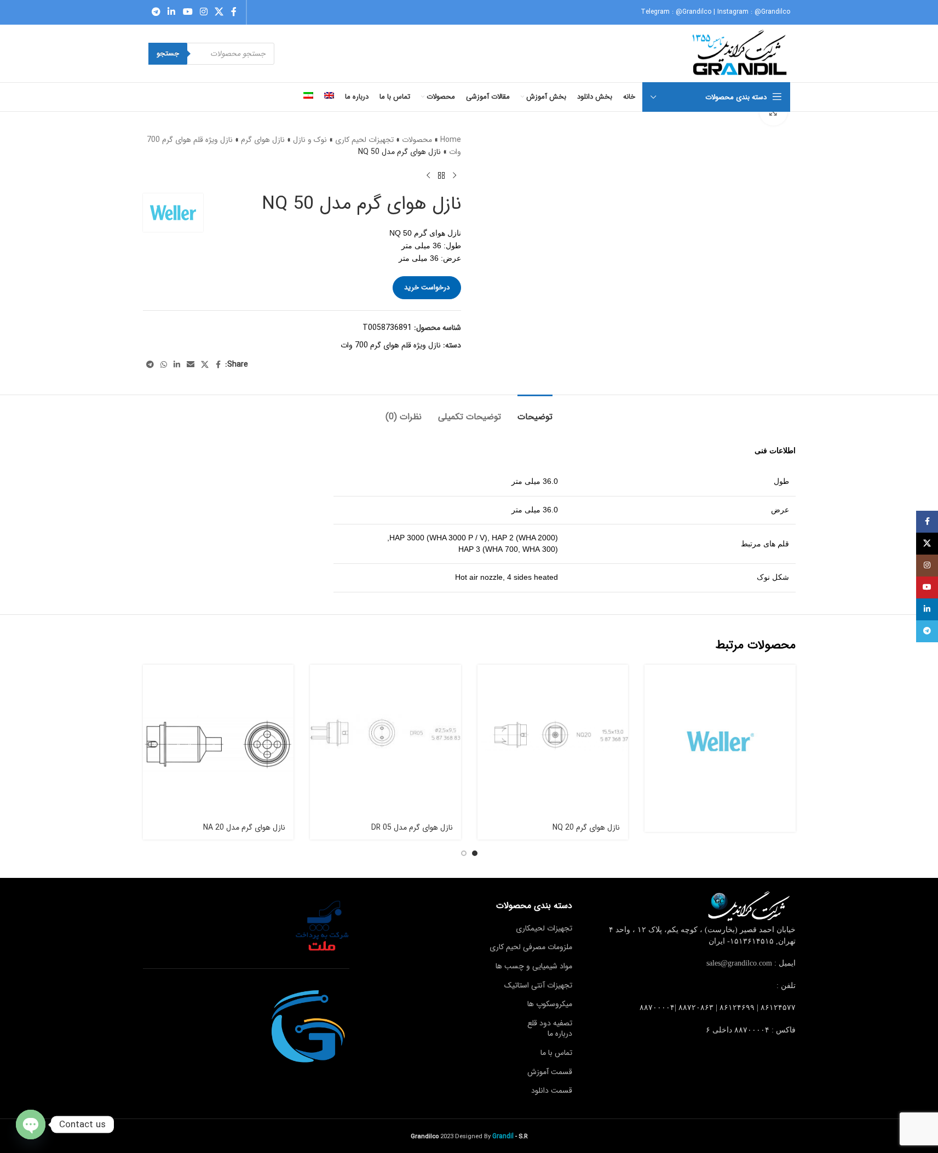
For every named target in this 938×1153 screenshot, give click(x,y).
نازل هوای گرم (263, 140)
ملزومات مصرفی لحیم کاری (531, 947)
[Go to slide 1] (474, 853)
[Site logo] (740, 53)
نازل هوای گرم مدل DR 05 (412, 827)
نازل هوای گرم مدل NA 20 (244, 827)
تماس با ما (556, 1053)
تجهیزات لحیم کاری (364, 140)
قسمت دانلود (551, 1090)
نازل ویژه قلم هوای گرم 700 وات (391, 345)
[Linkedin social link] (171, 12)
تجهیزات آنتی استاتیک (538, 985)
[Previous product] (454, 175)
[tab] (535, 411)
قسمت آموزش (549, 1072)
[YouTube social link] (187, 12)
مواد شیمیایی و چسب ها (534, 966)
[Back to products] (441, 175)
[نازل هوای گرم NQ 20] (553, 740)
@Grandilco (693, 12)
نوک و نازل (310, 140)
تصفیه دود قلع (549, 1023)
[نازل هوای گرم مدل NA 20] (218, 740)
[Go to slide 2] (464, 853)
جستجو (168, 53)
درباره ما (560, 1034)
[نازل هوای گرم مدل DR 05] (385, 740)
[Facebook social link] (233, 12)
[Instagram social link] (203, 12)
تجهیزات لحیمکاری (544, 928)
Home (450, 140)
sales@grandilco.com (739, 963)
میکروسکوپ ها (549, 1004)
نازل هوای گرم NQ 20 (586, 827)
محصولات (417, 140)
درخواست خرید (427, 287)
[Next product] (428, 175)
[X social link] (219, 12)
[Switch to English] (329, 97)
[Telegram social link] (156, 12)
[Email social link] (190, 365)
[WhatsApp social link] (163, 365)
